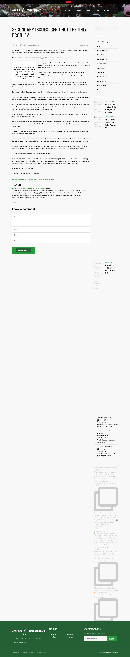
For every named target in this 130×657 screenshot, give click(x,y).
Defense (34, 180)
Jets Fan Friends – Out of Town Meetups (107, 432)
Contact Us (70, 634)
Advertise (70, 637)
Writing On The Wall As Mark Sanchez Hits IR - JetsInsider (28, 188)
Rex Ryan (45, 180)
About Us (54, 634)
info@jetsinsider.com (20, 642)
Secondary (51, 180)
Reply (14, 202)
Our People (54, 637)
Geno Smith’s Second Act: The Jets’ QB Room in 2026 (87, 2)
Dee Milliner (27, 180)
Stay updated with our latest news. (94, 633)
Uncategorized (83, 45)
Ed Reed (39, 180)
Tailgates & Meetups (103, 446)
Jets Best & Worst (103, 417)
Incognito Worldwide (112, 652)
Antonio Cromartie (18, 180)
